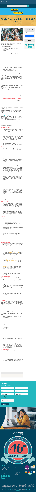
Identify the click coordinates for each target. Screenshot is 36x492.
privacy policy (21, 397)
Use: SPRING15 (18, 12)
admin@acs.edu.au (5, 473)
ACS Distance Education (8, 489)
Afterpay (16, 473)
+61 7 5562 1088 (5, 472)
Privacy (16, 468)
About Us (16, 467)
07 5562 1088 (4, 471)
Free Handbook (17, 472)
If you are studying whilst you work (8, 180)
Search (30, 35)
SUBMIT (4, 404)
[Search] (28, 6)
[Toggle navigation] (34, 2)
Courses (16, 469)
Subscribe (16, 474)
